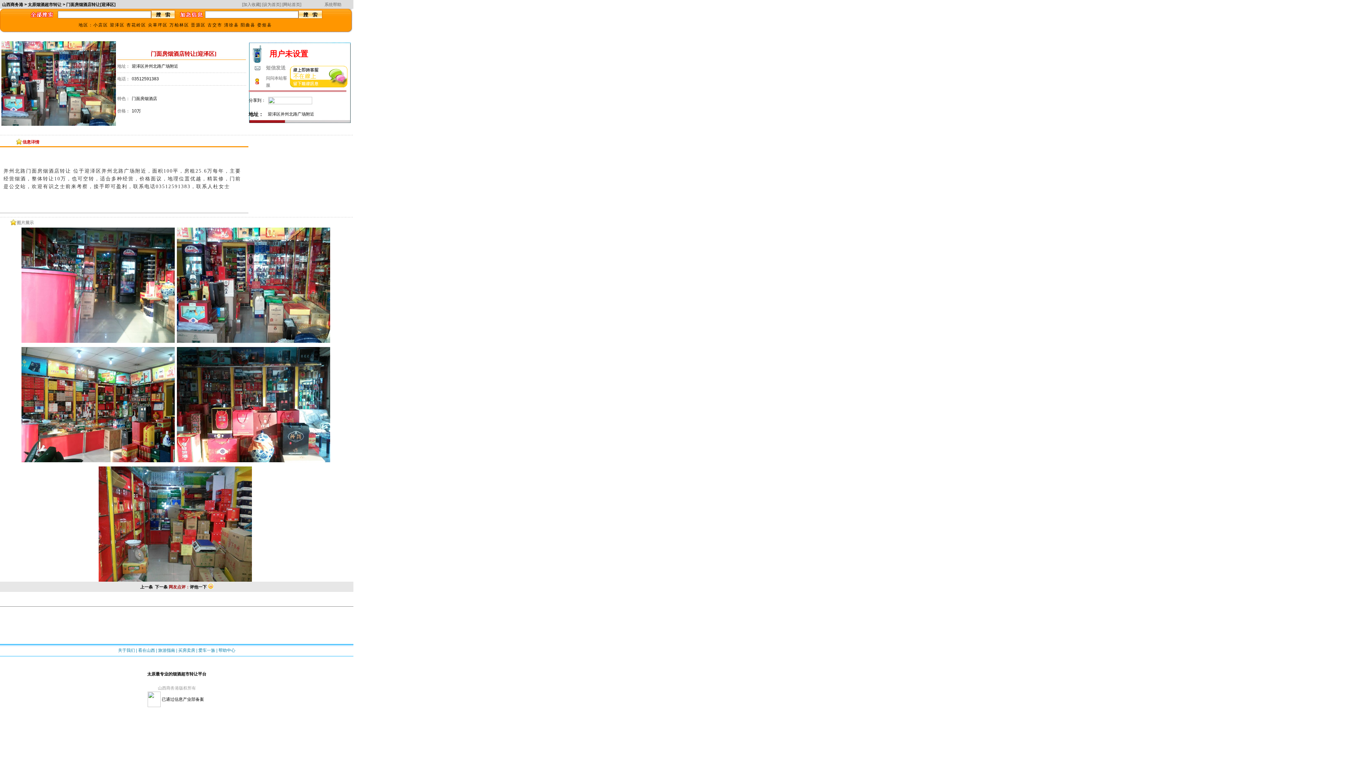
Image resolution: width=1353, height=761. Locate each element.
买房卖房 (186, 650)
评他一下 (198, 586)
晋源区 (198, 25)
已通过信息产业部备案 (182, 699)
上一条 (146, 586)
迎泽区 (117, 25)
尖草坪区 (158, 25)
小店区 (100, 25)
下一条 (161, 586)
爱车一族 (206, 650)
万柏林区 (179, 25)
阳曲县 (248, 25)
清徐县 (231, 25)
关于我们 (126, 650)
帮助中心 (226, 650)
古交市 (215, 25)
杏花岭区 (136, 25)
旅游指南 (166, 650)
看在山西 (146, 650)
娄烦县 (264, 25)
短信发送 (276, 67)
